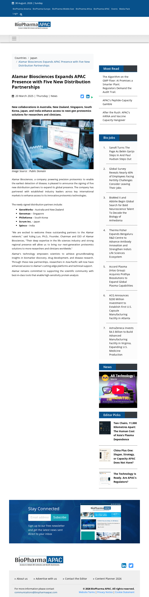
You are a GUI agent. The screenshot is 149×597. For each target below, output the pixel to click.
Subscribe (59, 517)
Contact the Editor (76, 578)
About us (22, 578)
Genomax (25, 213)
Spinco (23, 225)
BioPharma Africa (84, 8)
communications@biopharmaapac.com (36, 592)
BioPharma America (22, 8)
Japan (33, 58)
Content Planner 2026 (108, 578)
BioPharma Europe (41, 8)
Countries (21, 58)
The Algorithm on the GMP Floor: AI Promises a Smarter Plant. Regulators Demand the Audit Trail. (118, 84)
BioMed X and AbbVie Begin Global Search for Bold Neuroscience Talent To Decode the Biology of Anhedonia (121, 209)
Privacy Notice (105, 592)
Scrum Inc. (25, 221)
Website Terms (87, 592)
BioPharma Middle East (63, 8)
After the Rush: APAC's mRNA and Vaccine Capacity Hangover (116, 115)
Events (114, 8)
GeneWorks (26, 209)
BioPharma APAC (102, 8)
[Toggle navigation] (14, 38)
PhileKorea (25, 217)
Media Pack (124, 8)
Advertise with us (46, 578)
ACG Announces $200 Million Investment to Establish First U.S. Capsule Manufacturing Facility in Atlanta (120, 307)
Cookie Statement (124, 592)
